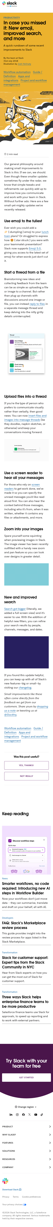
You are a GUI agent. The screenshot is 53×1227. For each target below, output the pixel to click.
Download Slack (10, 1189)
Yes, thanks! (26, 765)
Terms (16, 1196)
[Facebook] (23, 1115)
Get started (26, 1077)
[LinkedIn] (11, 1115)
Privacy (5, 1196)
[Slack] (9, 4)
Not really (26, 776)
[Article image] (26, 850)
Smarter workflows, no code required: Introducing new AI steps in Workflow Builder (26, 888)
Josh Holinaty (24, 64)
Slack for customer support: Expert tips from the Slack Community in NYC (25, 962)
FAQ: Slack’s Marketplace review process (24, 925)
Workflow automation (17, 72)
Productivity (12, 17)
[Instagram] (17, 1115)
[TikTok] (42, 1115)
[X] (29, 1115)
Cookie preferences (31, 1196)
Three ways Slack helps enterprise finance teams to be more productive (25, 1002)
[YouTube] (35, 1115)
